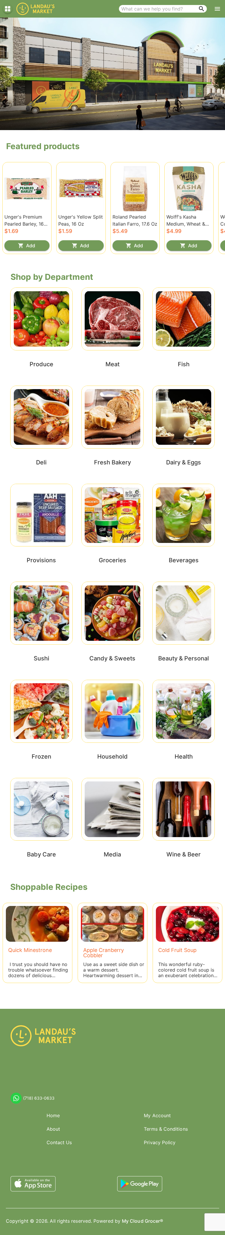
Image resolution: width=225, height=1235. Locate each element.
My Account (157, 1115)
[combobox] (163, 9)
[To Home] (35, 9)
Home (53, 1115)
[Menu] (217, 8)
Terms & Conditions (166, 1129)
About (53, 1129)
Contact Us (59, 1142)
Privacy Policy (159, 1142)
